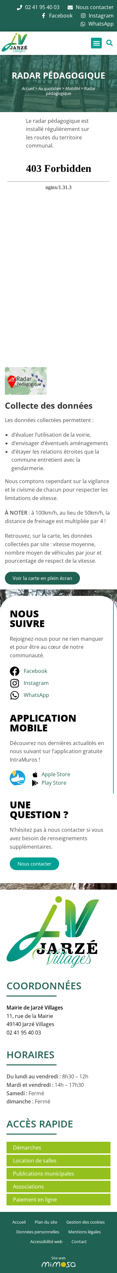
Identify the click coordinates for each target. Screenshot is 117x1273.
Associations (28, 1186)
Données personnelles (37, 1232)
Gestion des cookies (85, 1222)
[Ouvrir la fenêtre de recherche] (109, 43)
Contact (79, 1241)
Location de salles (35, 1160)
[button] (96, 43)
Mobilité (72, 88)
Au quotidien (49, 88)
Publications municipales (43, 1173)
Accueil (28, 88)
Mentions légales (84, 1232)
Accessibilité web (46, 1241)
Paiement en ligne (35, 1199)
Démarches (27, 1147)
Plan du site (46, 1222)
